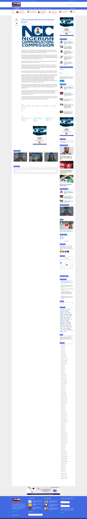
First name (61, 69)
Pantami (71, 326)
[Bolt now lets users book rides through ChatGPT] (61, 99)
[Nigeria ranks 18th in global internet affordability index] (46, 501)
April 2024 (62, 390)
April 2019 (62, 471)
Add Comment (16, 20)
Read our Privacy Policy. (69, 78)
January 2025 (63, 377)
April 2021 (62, 449)
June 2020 (62, 466)
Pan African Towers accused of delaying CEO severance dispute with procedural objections (49, 12)
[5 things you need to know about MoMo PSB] (30, 504)
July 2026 (62, 346)
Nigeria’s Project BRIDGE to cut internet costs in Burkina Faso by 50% (20, 157)
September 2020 (63, 461)
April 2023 (62, 410)
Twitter (65, 331)
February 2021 (63, 452)
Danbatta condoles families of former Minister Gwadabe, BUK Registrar (38, 118)
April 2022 (62, 429)
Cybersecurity (66, 314)
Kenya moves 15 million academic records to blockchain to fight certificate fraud (69, 94)
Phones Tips (30, 8)
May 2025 (62, 370)
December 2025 (63, 358)
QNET (61, 328)
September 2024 (63, 382)
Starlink (61, 329)
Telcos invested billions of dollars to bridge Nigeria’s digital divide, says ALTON (28, 12)
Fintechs (65, 110)
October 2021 (63, 439)
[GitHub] (68, 252)
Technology (25, 8)
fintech (65, 317)
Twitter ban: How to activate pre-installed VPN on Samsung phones (37, 501)
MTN (65, 323)
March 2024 (63, 392)
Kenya (61, 320)
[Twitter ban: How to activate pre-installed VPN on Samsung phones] (30, 501)
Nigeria (61, 326)
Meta (64, 320)
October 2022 (63, 419)
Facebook (61, 317)
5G (60, 309)
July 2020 (62, 464)
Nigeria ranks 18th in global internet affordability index (53, 501)
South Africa (68, 328)
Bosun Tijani (62, 312)
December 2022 (63, 415)
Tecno (64, 329)
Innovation (35, 8)
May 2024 (62, 388)
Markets (39, 8)
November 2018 (63, 478)
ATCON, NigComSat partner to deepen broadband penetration (53, 508)
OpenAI (68, 326)
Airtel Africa (62, 311)
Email (62, 504)
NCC (70, 325)
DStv (67, 315)
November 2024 (63, 378)
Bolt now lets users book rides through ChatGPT (68, 100)
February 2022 (63, 432)
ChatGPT (68, 312)
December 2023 (63, 397)
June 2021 (62, 446)
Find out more (15, 511)
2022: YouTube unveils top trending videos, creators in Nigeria (37, 508)
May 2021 (62, 447)
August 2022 (63, 422)
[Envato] (61, 252)
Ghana (68, 317)
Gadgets (21, 8)
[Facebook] (66, 252)
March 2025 (63, 373)
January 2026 (63, 356)
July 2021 (62, 444)
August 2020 (63, 463)
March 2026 (63, 353)
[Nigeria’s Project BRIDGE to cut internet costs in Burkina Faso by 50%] (61, 41)
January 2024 (63, 395)
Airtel (69, 309)
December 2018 (63, 476)
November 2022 (63, 417)
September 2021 (63, 441)
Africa (66, 309)
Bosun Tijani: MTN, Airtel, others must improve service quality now (60, 12)
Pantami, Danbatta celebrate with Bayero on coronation (26, 118)
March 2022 (63, 431)
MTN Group (69, 323)
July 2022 (62, 424)
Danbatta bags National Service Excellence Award (50, 118)
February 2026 (63, 355)
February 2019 (63, 473)
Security (64, 328)
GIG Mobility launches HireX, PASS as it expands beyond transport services (71, 12)
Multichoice (66, 325)
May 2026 (62, 350)
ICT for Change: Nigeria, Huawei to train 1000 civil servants (53, 505)
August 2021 (63, 442)
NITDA (64, 326)
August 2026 (63, 345)
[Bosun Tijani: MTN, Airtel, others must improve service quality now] (56, 12)
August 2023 (63, 404)
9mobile (63, 309)
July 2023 (62, 405)
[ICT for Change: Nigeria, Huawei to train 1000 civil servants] (46, 505)
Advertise (46, 8)
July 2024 (62, 385)
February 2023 (63, 414)
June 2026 (62, 348)
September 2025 (63, 363)
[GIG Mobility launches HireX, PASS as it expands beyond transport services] (66, 12)
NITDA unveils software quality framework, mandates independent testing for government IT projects (68, 106)
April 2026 (62, 351)
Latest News (18, 154)
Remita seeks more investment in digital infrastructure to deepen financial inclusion (17, 12)
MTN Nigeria (62, 325)
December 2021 (63, 436)
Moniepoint (62, 323)
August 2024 (63, 383)
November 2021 (63, 437)
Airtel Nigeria (66, 311)
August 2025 (63, 365)
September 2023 (63, 402)
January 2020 (63, 468)
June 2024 (62, 387)
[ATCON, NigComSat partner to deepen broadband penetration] (46, 508)
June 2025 (62, 368)
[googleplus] (63, 252)
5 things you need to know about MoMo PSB (38, 504)
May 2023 (62, 409)
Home (13, 8)
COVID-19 (61, 314)
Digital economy (62, 315)
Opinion (43, 8)
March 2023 (63, 412)
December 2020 (63, 456)
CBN (65, 312)
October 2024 (63, 380)
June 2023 (62, 407)
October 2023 (63, 400)
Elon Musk (70, 315)
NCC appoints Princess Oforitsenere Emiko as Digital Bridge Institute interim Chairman (39, 12)
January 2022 (63, 434)
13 (66, 264)
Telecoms (16, 8)
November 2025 (63, 360)
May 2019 (62, 469)
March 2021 (63, 451)
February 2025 (63, 375)
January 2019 (63, 474)
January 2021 (63, 454)
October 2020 (63, 459)
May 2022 (62, 427)
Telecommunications (69, 329)
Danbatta (70, 314)
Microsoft (67, 320)
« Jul (60, 273)
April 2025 (62, 372)
